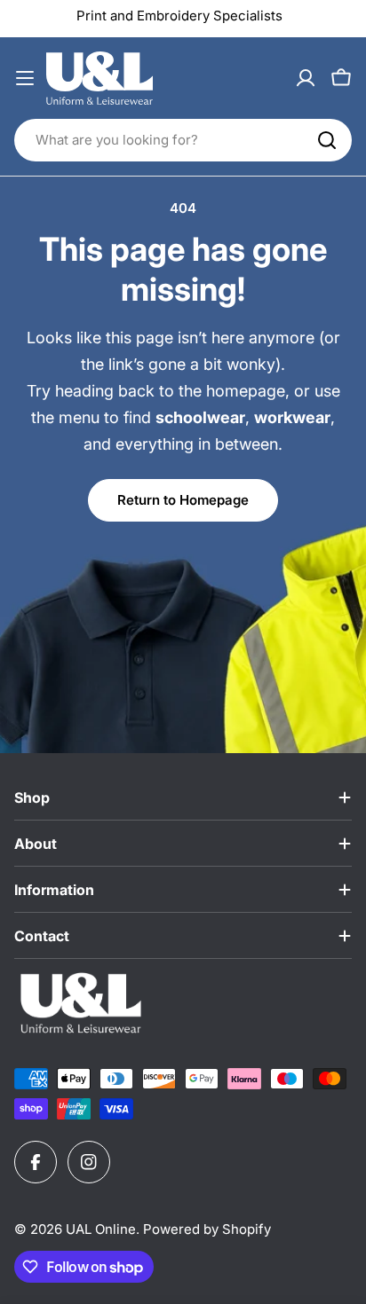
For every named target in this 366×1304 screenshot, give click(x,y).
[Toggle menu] (25, 78)
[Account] (305, 78)
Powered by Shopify (207, 1229)
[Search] (327, 140)
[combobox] (183, 140)
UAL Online (101, 1229)
